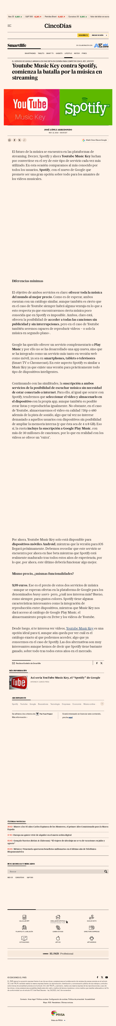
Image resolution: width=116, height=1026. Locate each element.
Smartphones (30, 53)
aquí (71, 717)
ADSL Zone (101, 45)
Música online (89, 704)
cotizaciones (24, 942)
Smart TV (50, 53)
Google (33, 704)
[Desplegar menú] (9, 26)
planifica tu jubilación (24, 931)
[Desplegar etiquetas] (102, 704)
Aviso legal (32, 999)
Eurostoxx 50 (74, 17)
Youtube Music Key (80, 628)
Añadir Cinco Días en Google (96, 140)
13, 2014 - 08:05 (58, 133)
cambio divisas (58, 931)
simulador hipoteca (58, 921)
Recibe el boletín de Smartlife (28, 663)
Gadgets (59, 53)
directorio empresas (91, 931)
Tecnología (55, 704)
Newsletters (56, 1002)
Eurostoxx (20, 877)
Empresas (66, 704)
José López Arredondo (58, 129)
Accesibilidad (90, 999)
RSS (49, 1002)
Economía (77, 704)
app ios (58, 942)
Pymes (84, 53)
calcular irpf (24, 921)
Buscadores (43, 704)
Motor (77, 53)
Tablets (41, 53)
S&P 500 (29, 17)
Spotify (15, 704)
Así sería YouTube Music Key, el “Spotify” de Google (65, 678)
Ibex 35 (11, 17)
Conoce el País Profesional (58, 953)
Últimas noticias (16, 821)
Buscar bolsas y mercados (21, 864)
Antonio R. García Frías (39, 682)
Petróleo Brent (50, 17)
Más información (19, 717)
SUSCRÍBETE (83, 35)
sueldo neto (91, 921)
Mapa (45, 1002)
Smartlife (16, 45)
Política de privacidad (76, 999)
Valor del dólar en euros (99, 17)
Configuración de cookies (58, 999)
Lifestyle (68, 53)
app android (91, 942)
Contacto (23, 999)
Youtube (23, 704)
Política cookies (42, 999)
